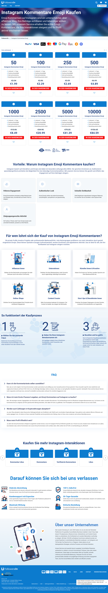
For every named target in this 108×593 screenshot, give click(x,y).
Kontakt (17, 5)
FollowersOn (5, 38)
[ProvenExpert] (7, 574)
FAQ (11, 5)
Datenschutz (35, 583)
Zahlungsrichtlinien (49, 583)
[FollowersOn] (9, 569)
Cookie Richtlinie (72, 583)
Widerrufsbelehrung (100, 572)
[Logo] (8, 2)
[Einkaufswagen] (106, 2)
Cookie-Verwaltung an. (86, 583)
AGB (41, 583)
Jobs (81, 572)
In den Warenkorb (13, 88)
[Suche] (96, 2)
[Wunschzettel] (101, 2)
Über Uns (4, 5)
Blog (75, 572)
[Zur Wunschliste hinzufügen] (13, 93)
